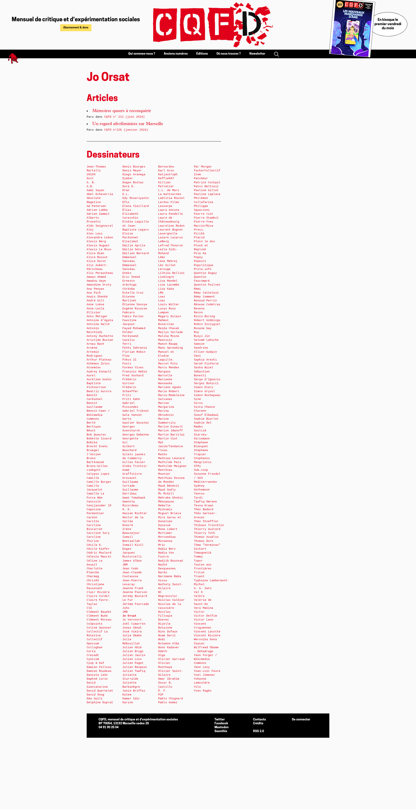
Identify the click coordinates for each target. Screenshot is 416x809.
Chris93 (93, 580)
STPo (197, 466)
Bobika (92, 442)
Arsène (92, 347)
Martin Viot (167, 438)
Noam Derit (167, 635)
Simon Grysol (204, 391)
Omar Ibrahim (168, 679)
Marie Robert (168, 391)
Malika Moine (168, 336)
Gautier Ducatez (135, 422)
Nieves (163, 619)
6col (90, 178)
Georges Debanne (135, 434)
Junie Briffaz (133, 690)
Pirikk (199, 233)
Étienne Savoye (134, 304)
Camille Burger (99, 482)
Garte (126, 419)
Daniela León (97, 675)
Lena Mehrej (167, 261)
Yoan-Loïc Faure (207, 671)
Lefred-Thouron (170, 245)
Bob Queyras (96, 434)
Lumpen (163, 312)
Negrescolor (167, 596)
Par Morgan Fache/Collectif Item (207, 170)
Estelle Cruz (133, 292)
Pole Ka (200, 253)
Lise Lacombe (168, 284)
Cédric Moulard (99, 552)
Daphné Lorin (97, 679)
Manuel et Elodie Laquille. (166, 355)
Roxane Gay (202, 328)
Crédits (258, 723)
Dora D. (128, 186)
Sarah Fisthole (206, 363)
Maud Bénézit (168, 485)
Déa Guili (94, 698)
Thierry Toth (204, 533)
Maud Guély (167, 489)
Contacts (259, 719)
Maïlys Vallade (170, 332)
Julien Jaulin (133, 655)
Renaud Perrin (205, 300)
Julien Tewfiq (133, 671)
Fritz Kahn (131, 399)
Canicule (94, 501)
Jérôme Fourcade (135, 604)
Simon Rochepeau (207, 395)
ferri (126, 344)
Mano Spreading (170, 347)
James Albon (132, 560)
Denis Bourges (133, 166)
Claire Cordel (98, 596)
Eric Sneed (131, 277)
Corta (91, 651)
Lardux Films (168, 202)
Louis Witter (168, 304)
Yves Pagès (202, 690)
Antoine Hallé (98, 324)
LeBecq (163, 241)
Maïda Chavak (168, 328)
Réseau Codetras (207, 304)
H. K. (126, 509)
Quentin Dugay (205, 273)
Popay (198, 257)
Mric (161, 545)
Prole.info (202, 269)
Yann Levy (202, 667)
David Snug (95, 694)
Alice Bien (95, 253)
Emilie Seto (132, 249)
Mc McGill (166, 493)
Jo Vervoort (132, 619)
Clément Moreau (99, 619)
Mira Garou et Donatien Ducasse (169, 521)
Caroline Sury (98, 533)
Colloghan (94, 647)
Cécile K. (94, 545)
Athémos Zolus (98, 363)
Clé (89, 608)
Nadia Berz (167, 549)
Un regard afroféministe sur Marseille (127, 124)
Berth (91, 422)
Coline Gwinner (99, 627)
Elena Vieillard (135, 206)
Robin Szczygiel (207, 324)
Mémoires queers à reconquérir (121, 111)
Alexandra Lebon (100, 237)
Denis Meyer (132, 170)
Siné (197, 399)
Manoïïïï (165, 340)
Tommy (198, 556)
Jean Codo (130, 568)
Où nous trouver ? (228, 53)
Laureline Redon (171, 225)
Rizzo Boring (204, 316)
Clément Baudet (99, 612)
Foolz (126, 363)
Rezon (198, 312)
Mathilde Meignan (172, 466)
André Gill (95, 300)
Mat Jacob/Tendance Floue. (170, 446)
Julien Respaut (134, 667)
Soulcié (200, 430)
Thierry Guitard (207, 529)
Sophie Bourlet (206, 419)
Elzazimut (130, 241)
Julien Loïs (132, 659)
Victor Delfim (205, 615)
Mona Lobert (167, 529)
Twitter (219, 719)
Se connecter (301, 719)
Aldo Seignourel (100, 225)
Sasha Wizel (203, 367)
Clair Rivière (98, 592)
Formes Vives (133, 367)
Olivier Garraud (171, 659)
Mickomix (165, 509)
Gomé (126, 470)
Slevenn (200, 411)
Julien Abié (132, 647)
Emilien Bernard (135, 253)
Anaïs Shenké (97, 296)
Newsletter (257, 53)
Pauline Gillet (206, 190)
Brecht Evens (97, 446)
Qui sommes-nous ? (141, 53)
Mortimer (165, 533)
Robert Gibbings (207, 320)
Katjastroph (167, 174)
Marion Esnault (170, 426)
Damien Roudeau (99, 671)
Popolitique (203, 265)
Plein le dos (204, 241)
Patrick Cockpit (207, 182)
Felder (127, 332)
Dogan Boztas (133, 182)
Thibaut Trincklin (209, 525)
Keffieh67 (166, 178)
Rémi (197, 289)
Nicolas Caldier (171, 600)
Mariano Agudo (169, 387)
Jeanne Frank (133, 588)
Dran (126, 190)
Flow (126, 355)
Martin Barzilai (171, 434)
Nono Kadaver (168, 647)
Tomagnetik (202, 552)
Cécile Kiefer (98, 549)
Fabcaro (128, 312)
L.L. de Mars (168, 190)
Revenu (199, 308)
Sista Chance (204, 407)
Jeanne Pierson (134, 592)
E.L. (126, 194)
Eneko (126, 273)
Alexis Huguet (98, 245)
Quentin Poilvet (207, 284)
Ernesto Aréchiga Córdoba (129, 284)
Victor (199, 612)
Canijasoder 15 (99, 505)
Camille (93, 478)
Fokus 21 (129, 359)
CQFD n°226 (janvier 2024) (126, 130)
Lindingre (166, 277)
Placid (199, 237)
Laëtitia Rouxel (171, 198)
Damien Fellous (99, 667)
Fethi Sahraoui (134, 347)
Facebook (221, 723)
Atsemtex (94, 367)
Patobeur (201, 178)
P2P (160, 694)
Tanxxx (199, 493)
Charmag (93, 576)
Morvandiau (167, 537)
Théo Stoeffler (206, 521)
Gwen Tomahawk (133, 497)
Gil (125, 442)
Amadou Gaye (96, 281)
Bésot (91, 430)
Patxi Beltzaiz (206, 186)
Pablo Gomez (167, 702)
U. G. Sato (202, 588)
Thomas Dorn (203, 541)
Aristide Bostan (100, 340)
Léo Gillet (167, 265)
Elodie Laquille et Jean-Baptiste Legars (135, 225)
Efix (126, 202)
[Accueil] (208, 24)
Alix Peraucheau (100, 273)
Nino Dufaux (167, 631)
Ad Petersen (96, 206)
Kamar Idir (131, 698)
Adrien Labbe (97, 210)
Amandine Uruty (99, 284)
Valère (199, 596)
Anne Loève (95, 304)
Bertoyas (94, 426)
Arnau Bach (95, 344)
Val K (198, 592)
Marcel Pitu (167, 363)
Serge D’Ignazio (207, 379)
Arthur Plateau (99, 359)
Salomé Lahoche (206, 340)
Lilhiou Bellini (171, 273)
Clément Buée (97, 615)
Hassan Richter (134, 513)
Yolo (197, 687)
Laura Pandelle (170, 214)
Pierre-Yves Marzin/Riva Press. (203, 225)
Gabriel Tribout (135, 411)
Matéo (162, 454)
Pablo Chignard (170, 698)
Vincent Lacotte (207, 631)
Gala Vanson (132, 415)
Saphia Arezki (205, 359)
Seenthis (220, 731)
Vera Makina (203, 608)
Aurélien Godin (99, 379)
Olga (161, 655)
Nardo (162, 572)
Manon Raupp (167, 344)
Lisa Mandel (167, 281)
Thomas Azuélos (206, 537)
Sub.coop (201, 470)
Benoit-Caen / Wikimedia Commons (98, 414)
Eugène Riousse (134, 308)
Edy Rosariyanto (135, 198)
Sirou (198, 403)
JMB (125, 612)
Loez (161, 296)
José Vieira (132, 631)
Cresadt (93, 655)
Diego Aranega (133, 174)
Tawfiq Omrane (205, 501)
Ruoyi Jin (202, 336)
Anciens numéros (176, 53)
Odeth (162, 651)
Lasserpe (165, 206)
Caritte (93, 521)
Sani (197, 355)
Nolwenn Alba (168, 643)
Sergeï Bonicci (206, 383)
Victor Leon (203, 619)
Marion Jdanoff (170, 430)
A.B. (90, 186)
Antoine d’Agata (100, 320)
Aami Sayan (95, 190)
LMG (160, 292)
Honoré (127, 525)
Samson (199, 344)
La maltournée (169, 194)
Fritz (126, 395)
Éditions (202, 53)
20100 (91, 174)
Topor (198, 560)
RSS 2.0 (258, 731)
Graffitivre (132, 474)
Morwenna (165, 541)
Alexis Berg (96, 241)
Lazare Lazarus (170, 237)
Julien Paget (133, 663)
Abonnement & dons (75, 27)
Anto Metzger (97, 316)
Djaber (127, 178)
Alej (90, 229)
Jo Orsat (129, 615)
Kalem (126, 694)
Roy (196, 332)
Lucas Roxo (167, 308)
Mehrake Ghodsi (170, 497)
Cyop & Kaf (95, 663)
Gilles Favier (133, 462)
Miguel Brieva (169, 513)
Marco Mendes (168, 367)
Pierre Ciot (203, 214)
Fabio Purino (133, 316)
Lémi (161, 257)
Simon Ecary (203, 387)
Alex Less (94, 233)
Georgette (130, 438)
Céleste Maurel (99, 556)
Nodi (161, 639)
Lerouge (164, 269)
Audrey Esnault (99, 371)
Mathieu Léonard (171, 458)
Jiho (126, 608)
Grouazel (129, 478)
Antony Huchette (100, 336)
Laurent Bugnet (170, 229)
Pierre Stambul (206, 217)
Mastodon (221, 727)
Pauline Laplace (207, 194)
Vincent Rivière (207, 635)
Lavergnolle (167, 233)
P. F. (162, 690)
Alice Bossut (97, 257)
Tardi (198, 497)
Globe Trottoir (134, 466)
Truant (199, 576)
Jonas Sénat (132, 627)
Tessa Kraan (203, 505)
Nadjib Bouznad (170, 560)
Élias (126, 210)
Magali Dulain (169, 316)
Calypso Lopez (98, 474)
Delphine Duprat (100, 702)
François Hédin (134, 371)
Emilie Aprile (133, 245)
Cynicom (93, 659)
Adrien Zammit (98, 214)
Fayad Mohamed (133, 328)
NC (160, 592)
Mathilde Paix (169, 462)
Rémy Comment (204, 296)
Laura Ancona (168, 210)
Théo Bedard (203, 509)
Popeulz (200, 261)
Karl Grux (166, 170)
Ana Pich (94, 292)
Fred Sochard (133, 375)
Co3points (94, 623)
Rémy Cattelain (206, 292)
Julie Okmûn (132, 635)
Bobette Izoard (99, 438)
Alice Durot (96, 261)
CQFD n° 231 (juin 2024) (124, 117)
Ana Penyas (95, 289)
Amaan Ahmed (96, 277)
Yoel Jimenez (204, 675)
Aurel (91, 375)
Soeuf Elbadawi (206, 415)
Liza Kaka (166, 289)
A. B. (91, 182)
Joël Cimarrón (133, 623)
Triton (199, 572)
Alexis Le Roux (99, 249)
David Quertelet (100, 690)
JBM (125, 564)
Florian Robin (133, 352)
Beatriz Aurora (99, 391)
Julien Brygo (133, 651)
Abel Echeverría (100, 194)
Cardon (92, 517)
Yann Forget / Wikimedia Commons (205, 659)
